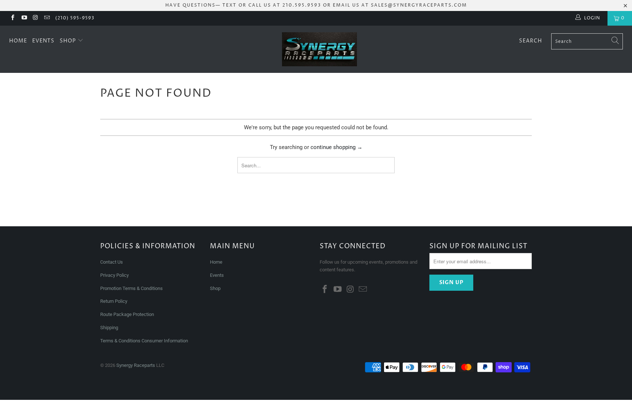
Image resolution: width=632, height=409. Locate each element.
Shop (69, 40)
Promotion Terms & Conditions (132, 288)
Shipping (109, 327)
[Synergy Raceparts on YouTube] (23, 18)
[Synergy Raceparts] (319, 49)
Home (18, 40)
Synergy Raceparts (135, 365)
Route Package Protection (127, 314)
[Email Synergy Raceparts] (47, 18)
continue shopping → (336, 147)
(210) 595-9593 (74, 18)
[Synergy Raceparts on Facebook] (12, 18)
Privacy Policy (114, 275)
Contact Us (111, 262)
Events (43, 40)
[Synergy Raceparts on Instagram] (35, 18)
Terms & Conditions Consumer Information (144, 340)
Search (530, 40)
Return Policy (113, 301)
